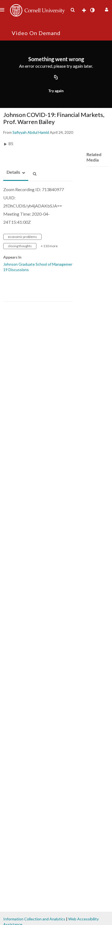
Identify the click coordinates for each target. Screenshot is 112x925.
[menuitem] (72, 10)
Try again (56, 90)
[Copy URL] (56, 77)
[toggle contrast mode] (92, 10)
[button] (106, 9)
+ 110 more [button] (49, 246)
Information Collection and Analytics (34, 919)
